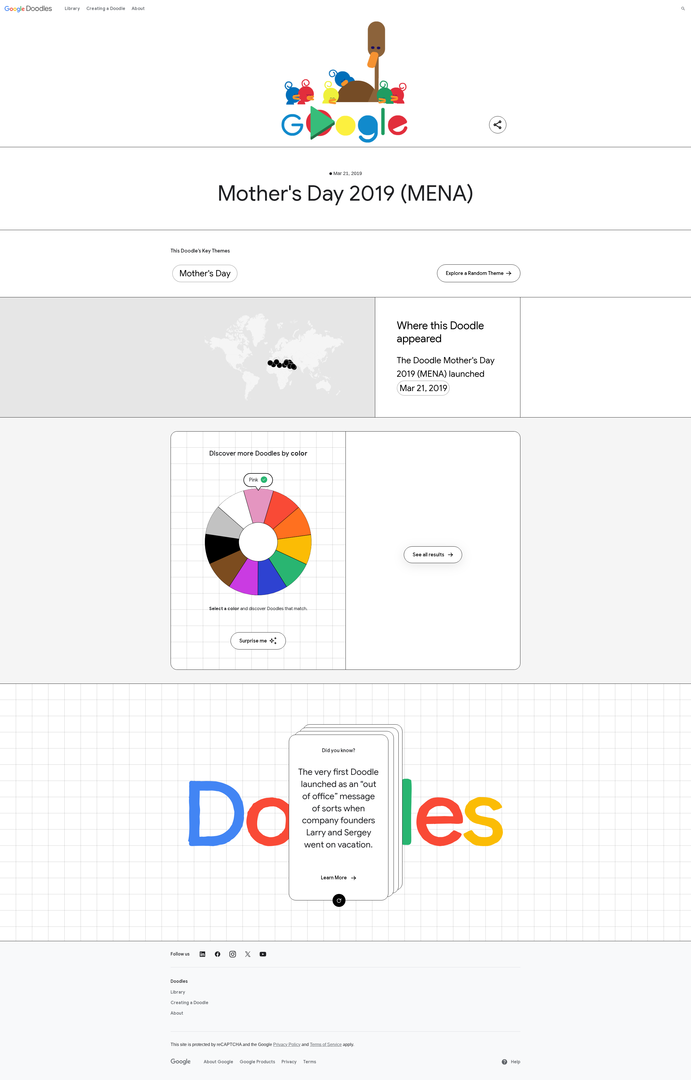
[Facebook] (217, 954)
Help (515, 1062)
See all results (428, 555)
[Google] (181, 1062)
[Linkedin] (202, 954)
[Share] (497, 124)
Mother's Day (205, 273)
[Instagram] (232, 954)
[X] (247, 954)
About (138, 8)
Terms (309, 1062)
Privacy (289, 1062)
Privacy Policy (286, 1044)
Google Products (257, 1062)
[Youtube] (262, 954)
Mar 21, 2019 (423, 388)
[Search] (683, 8)
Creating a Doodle (105, 8)
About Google (218, 1062)
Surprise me (253, 641)
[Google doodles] (28, 8)
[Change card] (339, 900)
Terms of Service (326, 1044)
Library (72, 8)
